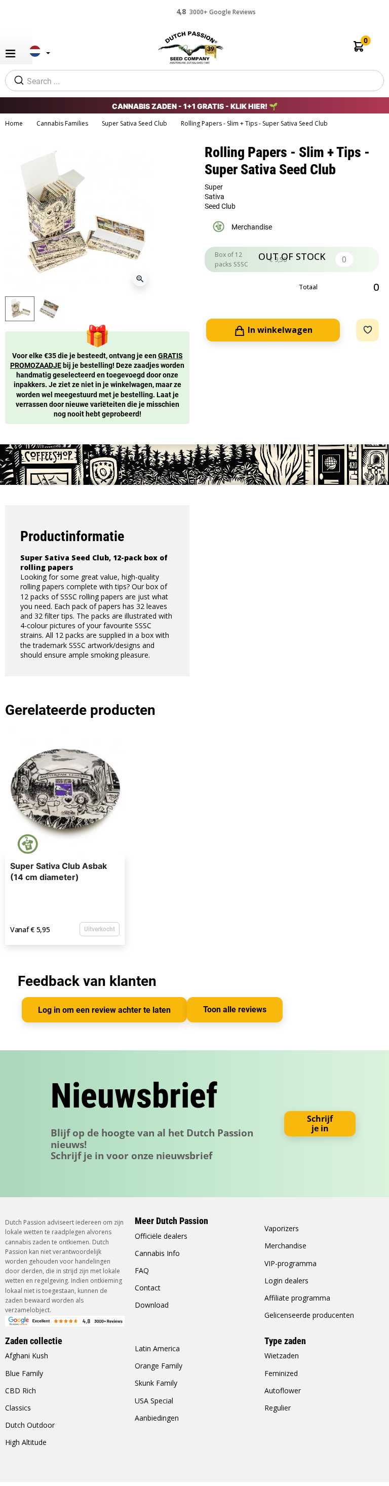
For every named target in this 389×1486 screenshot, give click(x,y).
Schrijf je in (320, 1123)
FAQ (142, 1270)
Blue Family (24, 1373)
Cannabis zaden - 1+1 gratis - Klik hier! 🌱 (195, 106)
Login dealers (286, 1280)
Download (152, 1305)
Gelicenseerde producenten (309, 1315)
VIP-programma (290, 1263)
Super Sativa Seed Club (135, 123)
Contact (148, 1287)
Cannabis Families (63, 123)
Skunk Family (156, 1383)
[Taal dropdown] (37, 55)
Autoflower (282, 1390)
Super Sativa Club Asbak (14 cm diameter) (58, 871)
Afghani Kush (26, 1355)
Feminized (281, 1373)
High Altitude (26, 1442)
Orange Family (158, 1365)
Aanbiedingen (157, 1418)
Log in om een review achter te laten (104, 1010)
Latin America (157, 1348)
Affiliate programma (297, 1298)
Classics (18, 1408)
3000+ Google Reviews (216, 11)
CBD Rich (20, 1390)
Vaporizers (281, 1228)
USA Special (154, 1400)
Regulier (277, 1408)
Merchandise (285, 1245)
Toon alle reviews (234, 1009)
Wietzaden (281, 1355)
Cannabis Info (157, 1253)
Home (14, 123)
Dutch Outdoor (30, 1425)
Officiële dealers (161, 1236)
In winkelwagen (279, 329)
